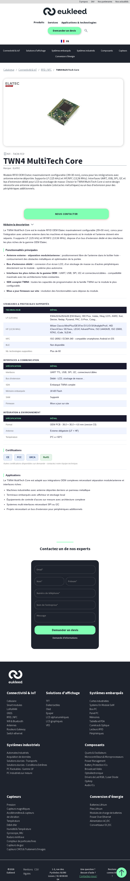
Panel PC (94, 713)
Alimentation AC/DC (100, 820)
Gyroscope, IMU (15, 833)
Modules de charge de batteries (106, 812)
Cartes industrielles (99, 701)
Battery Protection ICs (96, 764)
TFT (48, 701)
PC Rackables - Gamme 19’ (20, 769)
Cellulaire (11, 701)
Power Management (95, 760)
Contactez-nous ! (88, 876)
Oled (48, 709)
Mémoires (94, 717)
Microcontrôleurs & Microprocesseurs (104, 756)
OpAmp (88, 781)
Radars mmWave (15, 837)
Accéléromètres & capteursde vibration (20, 814)
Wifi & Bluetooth (15, 721)
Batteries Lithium (98, 804)
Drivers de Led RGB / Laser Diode (101, 777)
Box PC (93, 709)
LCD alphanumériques (57, 717)
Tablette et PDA (97, 721)
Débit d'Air (12, 825)
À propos (83, 1)
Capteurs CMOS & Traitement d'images (26, 849)
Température (13, 820)
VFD (48, 725)
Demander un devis (64, 30)
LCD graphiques (54, 721)
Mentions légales (28, 871)
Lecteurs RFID (96, 729)
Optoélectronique (94, 773)
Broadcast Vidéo (93, 769)
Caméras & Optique (99, 725)
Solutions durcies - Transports (22, 760)
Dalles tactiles (53, 705)
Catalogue (8, 69)
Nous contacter (66, 214)
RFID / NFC (46, 69)
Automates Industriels (18, 752)
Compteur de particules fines (21, 841)
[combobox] (65, 41)
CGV (36, 869)
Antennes (11, 725)
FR (67, 41)
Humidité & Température (19, 829)
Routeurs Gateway (16, 729)
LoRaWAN (12, 709)
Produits (39, 22)
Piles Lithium (96, 808)
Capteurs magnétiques (18, 808)
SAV (92, 1)
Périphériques (97, 733)
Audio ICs (89, 785)
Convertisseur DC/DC (101, 825)
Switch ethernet (14, 733)
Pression (11, 804)
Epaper (49, 713)
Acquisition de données (19, 756)
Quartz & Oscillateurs (95, 752)
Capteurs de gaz (15, 845)
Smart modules (14, 705)
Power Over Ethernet (100, 816)
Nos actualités (121, 1)
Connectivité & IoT (27, 69)
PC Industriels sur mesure (19, 773)
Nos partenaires (105, 1)
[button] (53, 22)
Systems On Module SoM (102, 705)
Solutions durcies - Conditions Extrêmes (27, 764)
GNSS (9, 713)
